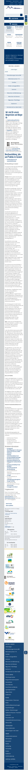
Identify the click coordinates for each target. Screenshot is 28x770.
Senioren (14, 89)
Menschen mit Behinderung (14, 93)
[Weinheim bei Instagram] (26, 17)
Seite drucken (9, 503)
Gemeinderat (9, 682)
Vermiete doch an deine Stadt (14, 107)
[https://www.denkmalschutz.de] (14, 605)
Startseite (8, 55)
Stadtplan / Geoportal (19, 44)
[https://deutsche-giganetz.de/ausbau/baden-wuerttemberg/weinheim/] (14, 583)
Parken (7, 751)
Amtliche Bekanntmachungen (13, 705)
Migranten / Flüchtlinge (14, 100)
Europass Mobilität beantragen (14, 457)
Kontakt (16, 4)
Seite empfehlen (9, 505)
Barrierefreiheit (16, 1)
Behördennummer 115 (14, 79)
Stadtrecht (8, 694)
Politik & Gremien (19, 28)
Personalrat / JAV (10, 717)
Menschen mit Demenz (14, 96)
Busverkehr (8, 741)
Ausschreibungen (10, 707)
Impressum (9, 766)
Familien (14, 82)
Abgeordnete (9, 692)
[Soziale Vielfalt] (14, 594)
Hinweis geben (9, 1)
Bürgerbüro (9, 130)
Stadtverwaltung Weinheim (13, 120)
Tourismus (14, 24)
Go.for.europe (10, 485)
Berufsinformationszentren (13, 458)
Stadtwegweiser (19, 36)
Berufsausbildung (9, 58)
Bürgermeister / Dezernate (12, 700)
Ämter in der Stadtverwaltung (11, 513)
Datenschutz (14, 766)
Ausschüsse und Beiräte (11, 687)
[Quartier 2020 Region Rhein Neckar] (14, 627)
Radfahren (8, 753)
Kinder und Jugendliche (14, 86)
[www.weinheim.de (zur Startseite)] (14, 8)
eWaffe (6, 71)
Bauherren (14, 103)
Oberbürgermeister (10, 677)
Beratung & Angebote (9, 28)
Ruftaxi (7, 743)
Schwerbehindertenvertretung (13, 720)
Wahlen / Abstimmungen (12, 710)
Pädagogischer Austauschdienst (14, 461)
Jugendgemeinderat (10, 689)
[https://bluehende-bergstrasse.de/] (14, 611)
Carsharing (8, 746)
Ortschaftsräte (9, 684)
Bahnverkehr (9, 738)
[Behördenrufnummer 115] (14, 588)
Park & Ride (8, 748)
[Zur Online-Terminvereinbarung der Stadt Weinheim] (26, 23)
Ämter (7, 702)
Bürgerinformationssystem (12, 679)
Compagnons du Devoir (12, 487)
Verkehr (9, 44)
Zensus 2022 (9, 722)
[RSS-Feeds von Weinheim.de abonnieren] (26, 21)
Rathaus (9, 36)
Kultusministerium (9, 496)
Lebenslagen (13, 57)
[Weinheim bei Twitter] (26, 19)
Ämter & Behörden (10, 728)
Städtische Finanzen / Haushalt (13, 712)
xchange (9, 475)
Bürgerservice (14, 21)
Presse (16, 2)
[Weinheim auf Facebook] (26, 16)
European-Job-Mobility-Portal (13, 464)
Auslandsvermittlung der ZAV (13, 460)
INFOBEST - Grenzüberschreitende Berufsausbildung (12, 468)
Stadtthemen (14, 18)
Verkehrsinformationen (11, 736)
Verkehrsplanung (10, 756)
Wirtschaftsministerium (10, 498)
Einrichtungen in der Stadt (12, 730)
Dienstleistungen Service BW (14, 75)
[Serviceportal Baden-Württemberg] (14, 145)
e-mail (6, 524)
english (20, 4)
